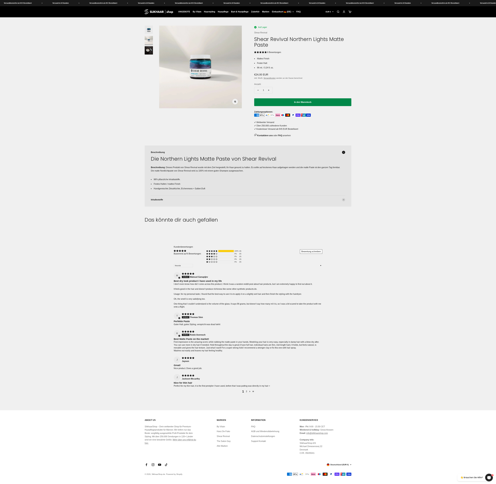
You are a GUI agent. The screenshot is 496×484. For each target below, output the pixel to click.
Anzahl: (257, 84)
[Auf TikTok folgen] (166, 464)
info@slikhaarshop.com (317, 433)
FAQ (298, 12)
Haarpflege (223, 12)
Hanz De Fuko (223, 431)
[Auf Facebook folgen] (146, 464)
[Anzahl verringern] (258, 90)
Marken (265, 12)
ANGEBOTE (184, 12)
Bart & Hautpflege (240, 12)
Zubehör (255, 12)
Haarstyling (209, 12)
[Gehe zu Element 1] (149, 30)
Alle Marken (222, 446)
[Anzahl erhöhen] (268, 90)
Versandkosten (270, 78)
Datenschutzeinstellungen (263, 436)
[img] (188, 274)
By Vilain (197, 12)
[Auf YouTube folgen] (159, 464)
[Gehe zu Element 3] (149, 50)
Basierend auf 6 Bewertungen (187, 254)
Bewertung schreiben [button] (311, 251)
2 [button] (246, 391)
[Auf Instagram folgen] (153, 464)
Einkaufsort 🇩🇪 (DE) (281, 12)
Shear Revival (260, 33)
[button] (260, 52)
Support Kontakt (258, 441)
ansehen (284, 135)
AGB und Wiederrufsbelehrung (265, 431)
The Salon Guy (224, 441)
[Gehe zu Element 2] (149, 40)
